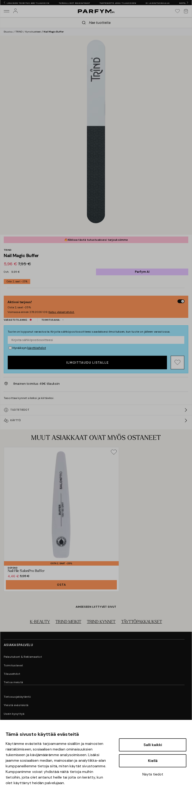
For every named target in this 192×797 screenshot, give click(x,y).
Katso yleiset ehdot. (61, 312)
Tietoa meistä (13, 682)
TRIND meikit (68, 622)
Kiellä (153, 760)
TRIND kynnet (101, 622)
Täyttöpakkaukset (141, 622)
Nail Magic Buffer (54, 31)
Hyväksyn (29, 348)
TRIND (18, 31)
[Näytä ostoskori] (186, 11)
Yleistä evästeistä (16, 705)
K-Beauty (40, 622)
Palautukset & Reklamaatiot (23, 657)
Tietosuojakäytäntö (17, 697)
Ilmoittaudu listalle (87, 362)
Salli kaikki (153, 745)
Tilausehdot (12, 674)
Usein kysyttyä (14, 714)
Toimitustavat (13, 665)
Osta (61, 585)
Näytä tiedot (152, 774)
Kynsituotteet (33, 31)
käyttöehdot (36, 348)
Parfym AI (142, 272)
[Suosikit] (177, 11)
